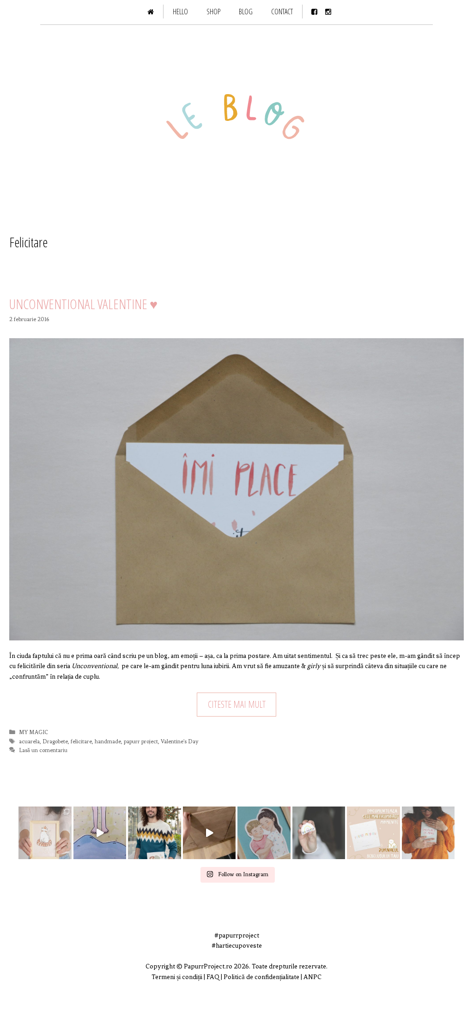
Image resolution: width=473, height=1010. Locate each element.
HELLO (180, 11)
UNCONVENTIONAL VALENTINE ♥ (83, 304)
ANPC (312, 977)
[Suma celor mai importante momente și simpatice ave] (373, 833)
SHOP (213, 11)
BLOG (246, 11)
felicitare (81, 741)
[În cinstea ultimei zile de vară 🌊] (100, 833)
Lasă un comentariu (43, 750)
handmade (108, 741)
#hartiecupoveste (237, 946)
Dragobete (55, 741)
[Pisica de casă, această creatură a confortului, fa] (45, 833)
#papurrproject (236, 935)
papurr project (141, 741)
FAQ (213, 977)
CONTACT (282, 11)
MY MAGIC (33, 732)
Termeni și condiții (177, 977)
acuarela (29, 741)
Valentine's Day (180, 741)
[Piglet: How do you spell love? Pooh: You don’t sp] (264, 833)
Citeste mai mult (237, 704)
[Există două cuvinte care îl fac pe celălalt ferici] (319, 833)
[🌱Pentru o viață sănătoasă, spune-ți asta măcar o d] (428, 833)
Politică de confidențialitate (261, 977)
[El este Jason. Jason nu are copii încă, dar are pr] (154, 833)
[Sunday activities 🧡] (209, 833)
